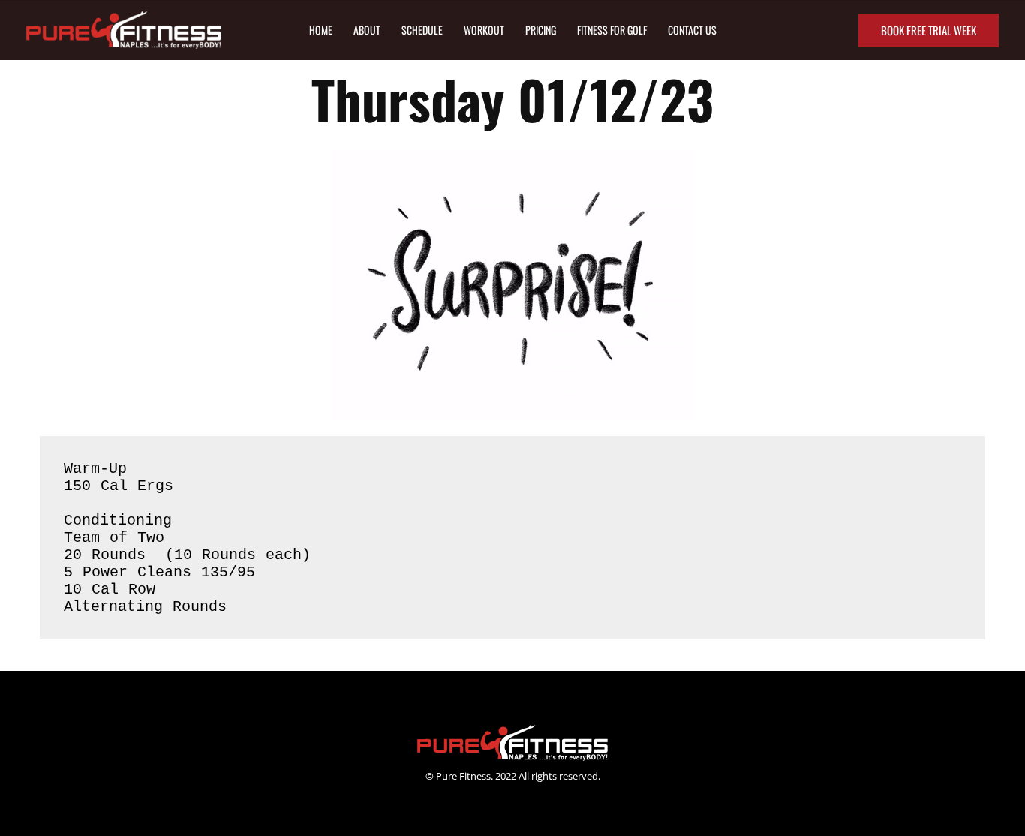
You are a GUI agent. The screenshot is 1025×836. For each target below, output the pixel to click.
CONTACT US (692, 30)
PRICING (540, 30)
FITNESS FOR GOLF (612, 30)
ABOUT (366, 30)
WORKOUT (484, 30)
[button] (928, 30)
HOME (320, 30)
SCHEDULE (422, 30)
